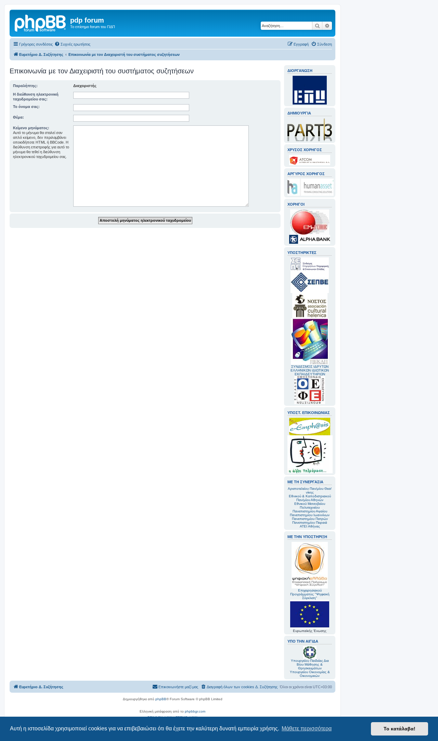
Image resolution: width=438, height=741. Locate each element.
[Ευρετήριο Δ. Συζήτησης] (40, 22)
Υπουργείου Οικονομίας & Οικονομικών (310, 674)
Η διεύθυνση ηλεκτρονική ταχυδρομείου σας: (36, 96)
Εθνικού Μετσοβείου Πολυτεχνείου (309, 505)
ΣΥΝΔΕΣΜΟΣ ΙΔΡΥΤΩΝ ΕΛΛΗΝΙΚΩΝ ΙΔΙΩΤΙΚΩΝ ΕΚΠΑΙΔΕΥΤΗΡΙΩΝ (310, 370)
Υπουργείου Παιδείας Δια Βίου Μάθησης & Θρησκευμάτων (310, 664)
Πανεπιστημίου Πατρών (310, 519)
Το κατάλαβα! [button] (399, 728)
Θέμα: (18, 117)
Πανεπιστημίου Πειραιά (309, 522)
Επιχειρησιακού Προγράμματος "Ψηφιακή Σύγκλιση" (310, 594)
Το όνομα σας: (26, 107)
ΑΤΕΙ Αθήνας (310, 526)
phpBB (160, 699)
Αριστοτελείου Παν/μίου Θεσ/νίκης (310, 490)
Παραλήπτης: (25, 86)
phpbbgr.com (195, 711)
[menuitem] (72, 44)
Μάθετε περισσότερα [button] (307, 728)
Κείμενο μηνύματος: (31, 128)
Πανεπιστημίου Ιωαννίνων (310, 515)
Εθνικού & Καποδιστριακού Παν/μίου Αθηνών (310, 498)
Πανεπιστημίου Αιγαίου (310, 511)
